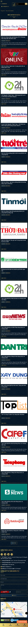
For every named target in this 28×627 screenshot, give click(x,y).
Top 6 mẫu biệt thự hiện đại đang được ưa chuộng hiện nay (13, 444)
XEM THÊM (14, 543)
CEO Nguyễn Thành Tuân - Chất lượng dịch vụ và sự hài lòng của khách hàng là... (13, 96)
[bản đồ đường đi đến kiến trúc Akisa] (14, 609)
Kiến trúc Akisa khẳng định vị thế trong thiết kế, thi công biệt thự (13, 154)
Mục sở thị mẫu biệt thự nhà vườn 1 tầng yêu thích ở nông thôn (13, 386)
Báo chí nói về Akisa (10, 10)
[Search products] (26, 4)
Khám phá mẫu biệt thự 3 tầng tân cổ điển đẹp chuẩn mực (12, 531)
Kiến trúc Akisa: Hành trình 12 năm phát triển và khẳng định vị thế (13, 66)
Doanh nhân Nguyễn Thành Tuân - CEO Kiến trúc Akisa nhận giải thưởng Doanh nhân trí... (13, 125)
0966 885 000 (11, 564)
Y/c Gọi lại (17, 625)
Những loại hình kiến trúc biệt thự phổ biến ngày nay (13, 270)
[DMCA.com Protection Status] (5, 620)
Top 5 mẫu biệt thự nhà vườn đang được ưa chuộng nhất (12, 502)
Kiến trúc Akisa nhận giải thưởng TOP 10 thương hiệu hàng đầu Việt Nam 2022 (13, 37)
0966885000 (4, 3)
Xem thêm (3, 45)
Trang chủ (2, 10)
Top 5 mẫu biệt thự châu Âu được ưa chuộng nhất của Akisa (13, 299)
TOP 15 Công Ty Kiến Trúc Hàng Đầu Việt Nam (12, 414)
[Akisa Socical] (2, 554)
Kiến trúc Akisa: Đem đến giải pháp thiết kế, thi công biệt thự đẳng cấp (12, 212)
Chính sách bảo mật (23, 620)
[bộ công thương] (15, 620)
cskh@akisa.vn (6, 6)
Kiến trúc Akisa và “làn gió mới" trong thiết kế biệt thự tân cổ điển (13, 241)
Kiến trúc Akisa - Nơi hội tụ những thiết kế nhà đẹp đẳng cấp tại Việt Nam (13, 183)
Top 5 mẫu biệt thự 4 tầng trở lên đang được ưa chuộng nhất (13, 357)
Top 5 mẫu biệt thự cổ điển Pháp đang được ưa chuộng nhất (13, 328)
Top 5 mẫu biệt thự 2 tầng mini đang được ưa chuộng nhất (12, 473)
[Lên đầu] (26, 613)
